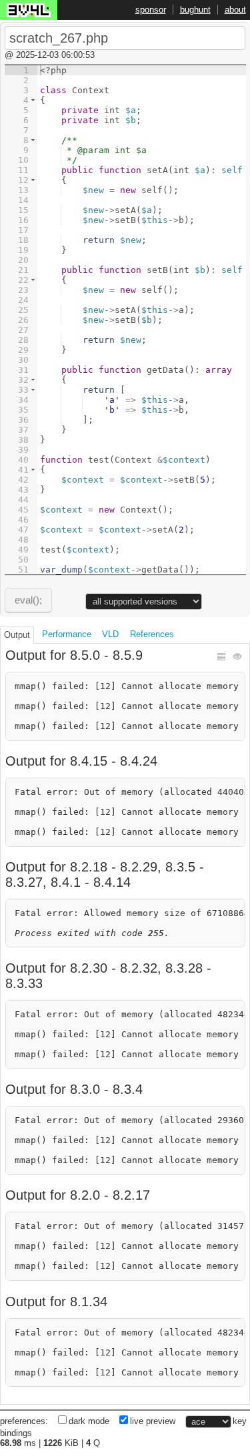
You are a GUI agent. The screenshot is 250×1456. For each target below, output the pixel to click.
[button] (33, 100)
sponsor (150, 10)
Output (17, 635)
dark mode (89, 1422)
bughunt (195, 10)
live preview (152, 1422)
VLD (110, 634)
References (152, 634)
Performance (66, 634)
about (235, 10)
